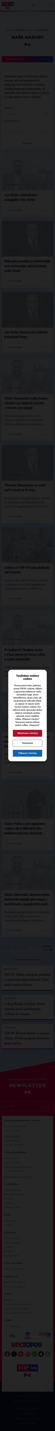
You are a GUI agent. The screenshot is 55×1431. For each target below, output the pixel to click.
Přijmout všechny (27, 753)
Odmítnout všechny (27, 733)
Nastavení (27, 743)
